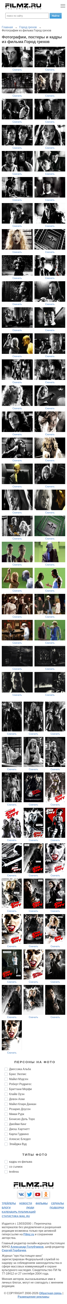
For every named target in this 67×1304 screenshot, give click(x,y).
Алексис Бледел (20, 1139)
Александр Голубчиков (27, 1246)
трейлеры (9, 1203)
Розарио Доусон (20, 1109)
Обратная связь (50, 1293)
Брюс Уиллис (17, 1074)
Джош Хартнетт (19, 1129)
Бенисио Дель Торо (22, 1119)
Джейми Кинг (17, 1124)
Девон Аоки (17, 1099)
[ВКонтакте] (21, 1194)
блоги (6, 1207)
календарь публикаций (19, 1212)
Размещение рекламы (33, 1296)
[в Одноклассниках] (46, 1194)
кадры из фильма (20, 1161)
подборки (57, 1207)
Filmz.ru (28, 1234)
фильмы (42, 1203)
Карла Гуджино (19, 1134)
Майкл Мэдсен (18, 1079)
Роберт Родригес (20, 1084)
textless (14, 1171)
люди (30, 1207)
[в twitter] (29, 1194)
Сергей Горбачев (14, 1250)
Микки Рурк (16, 1114)
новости (25, 1203)
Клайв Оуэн (16, 1094)
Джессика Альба (20, 1069)
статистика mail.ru (16, 1216)
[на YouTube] (37, 1194)
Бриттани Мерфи (20, 1089)
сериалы (57, 1203)
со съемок (16, 1166)
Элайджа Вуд (18, 1144)
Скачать (17, 69)
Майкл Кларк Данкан (22, 1104)
